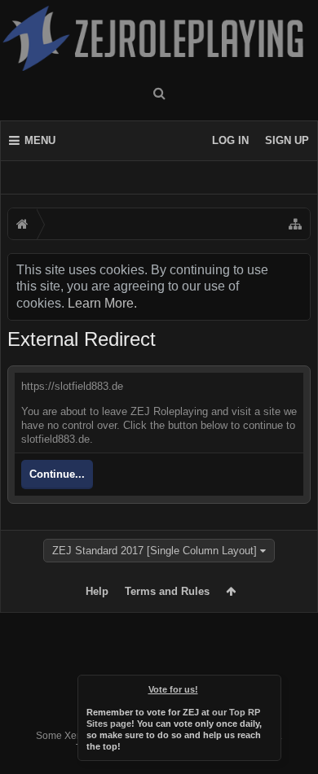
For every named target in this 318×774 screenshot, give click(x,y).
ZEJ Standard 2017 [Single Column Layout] (154, 550)
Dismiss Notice (269, 686)
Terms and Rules (167, 591)
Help (97, 591)
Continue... (57, 474)
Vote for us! (173, 689)
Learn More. (102, 303)
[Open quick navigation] (295, 223)
